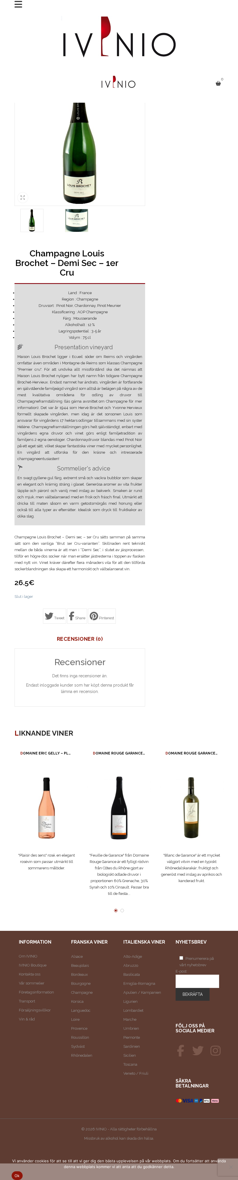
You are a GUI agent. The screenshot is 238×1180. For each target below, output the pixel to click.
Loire (75, 1019)
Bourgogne (81, 983)
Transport (27, 1001)
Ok (17, 1175)
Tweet (58, 618)
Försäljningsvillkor (35, 1010)
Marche (129, 1019)
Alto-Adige (132, 956)
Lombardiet (133, 1010)
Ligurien (130, 1001)
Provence (79, 1028)
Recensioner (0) (80, 639)
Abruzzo (130, 965)
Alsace (77, 956)
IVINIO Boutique (32, 965)
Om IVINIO (28, 956)
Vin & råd (27, 1019)
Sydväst (78, 1046)
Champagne (82, 992)
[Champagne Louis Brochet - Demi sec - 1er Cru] (32, 220)
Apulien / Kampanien (142, 992)
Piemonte (131, 1037)
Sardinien (131, 1046)
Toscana (130, 1064)
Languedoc (81, 1010)
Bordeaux (79, 974)
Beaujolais (80, 965)
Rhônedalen (81, 1055)
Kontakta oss (29, 974)
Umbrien (131, 1028)
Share (79, 618)
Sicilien (129, 1055)
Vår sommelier (31, 983)
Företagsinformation (36, 992)
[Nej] (231, 1167)
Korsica (77, 1001)
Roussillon (80, 1037)
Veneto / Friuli (135, 1073)
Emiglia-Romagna (139, 983)
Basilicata (131, 974)
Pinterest (106, 618)
